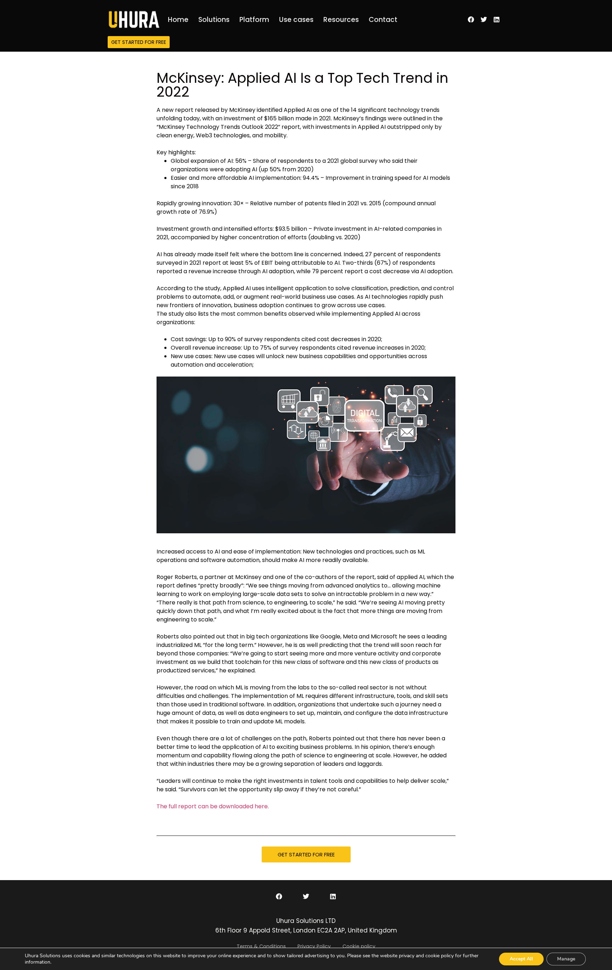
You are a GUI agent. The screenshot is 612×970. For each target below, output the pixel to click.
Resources (341, 19)
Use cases (296, 19)
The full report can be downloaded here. (213, 806)
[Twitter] (483, 19)
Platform (254, 19)
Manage (566, 958)
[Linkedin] (496, 19)
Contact (383, 19)
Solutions (214, 19)
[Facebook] (471, 19)
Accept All (521, 958)
